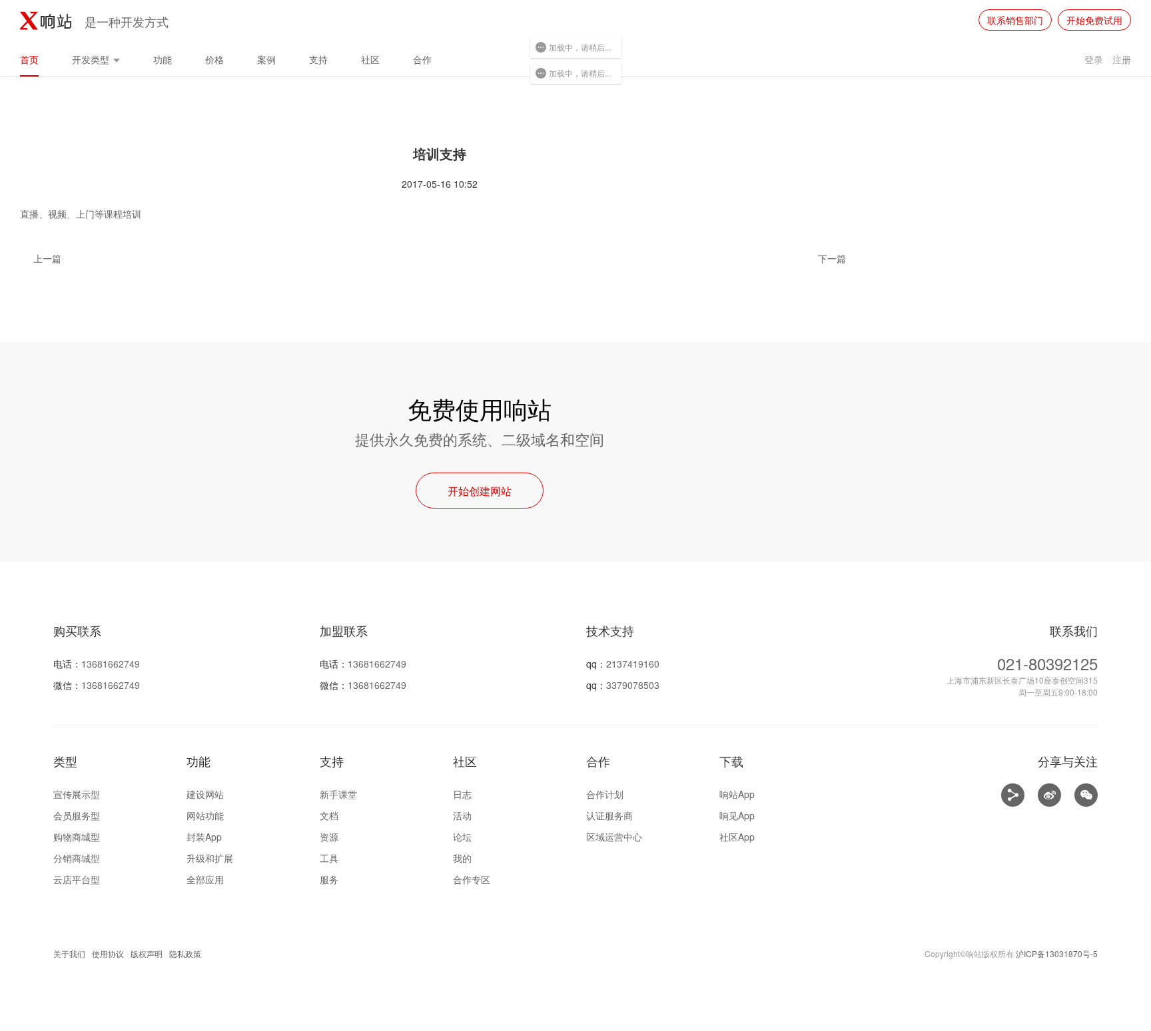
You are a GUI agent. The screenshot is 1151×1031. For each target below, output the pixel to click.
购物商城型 (76, 836)
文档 (329, 815)
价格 (214, 59)
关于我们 (69, 953)
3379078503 (632, 685)
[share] (1012, 795)
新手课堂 (338, 794)
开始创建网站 (480, 491)
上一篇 (47, 258)
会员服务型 (76, 815)
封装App (204, 836)
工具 (329, 858)
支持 (318, 59)
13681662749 (110, 663)
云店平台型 (76, 879)
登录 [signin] (1093, 59)
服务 (329, 879)
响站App (737, 794)
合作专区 (471, 879)
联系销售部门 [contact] (1015, 20)
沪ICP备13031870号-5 (1057, 953)
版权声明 (147, 953)
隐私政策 (185, 953)
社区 (370, 59)
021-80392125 (1047, 663)
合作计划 (604, 794)
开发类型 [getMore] (92, 59)
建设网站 (205, 794)
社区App (737, 836)
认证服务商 (609, 815)
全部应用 (205, 879)
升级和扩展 (210, 858)
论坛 (462, 836)
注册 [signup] (1121, 59)
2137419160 (632, 663)
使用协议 (108, 953)
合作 (422, 59)
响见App (737, 815)
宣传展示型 (76, 794)
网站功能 (205, 815)
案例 (266, 59)
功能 (162, 59)
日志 (462, 794)
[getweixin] (1086, 795)
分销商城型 (76, 858)
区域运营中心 (614, 836)
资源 (329, 836)
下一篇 (832, 258)
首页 (29, 59)
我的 (462, 858)
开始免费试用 (1094, 20)
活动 (462, 815)
